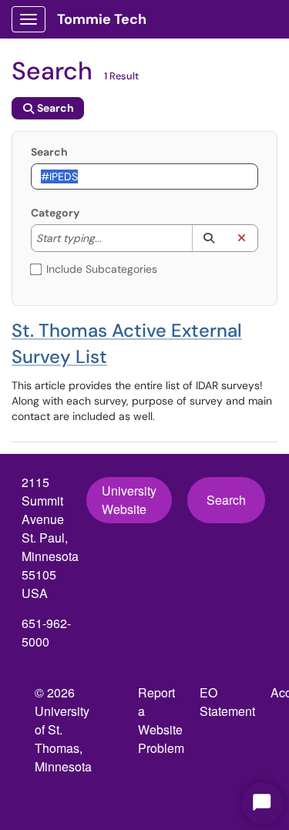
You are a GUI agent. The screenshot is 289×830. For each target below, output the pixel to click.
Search (49, 152)
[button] (208, 238)
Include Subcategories (101, 269)
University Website (129, 500)
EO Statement (227, 702)
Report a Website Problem (161, 720)
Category (55, 213)
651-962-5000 (46, 632)
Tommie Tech (101, 19)
